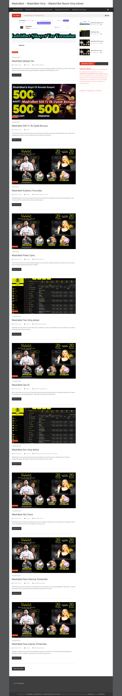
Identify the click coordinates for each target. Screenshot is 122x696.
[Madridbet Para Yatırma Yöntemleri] (44, 555)
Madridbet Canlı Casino (79, 9)
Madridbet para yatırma (39, 583)
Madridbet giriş (84, 74)
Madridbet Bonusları (96, 50)
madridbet (82, 90)
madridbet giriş (90, 90)
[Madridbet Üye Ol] (44, 360)
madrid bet (98, 90)
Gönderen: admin (17, 65)
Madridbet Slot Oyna (22, 514)
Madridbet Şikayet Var (23, 61)
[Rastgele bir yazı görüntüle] (108, 10)
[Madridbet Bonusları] (85, 52)
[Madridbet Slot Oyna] (44, 490)
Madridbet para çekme (39, 648)
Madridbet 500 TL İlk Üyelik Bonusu (30, 125)
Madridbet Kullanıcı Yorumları (32, 15)
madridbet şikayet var (39, 65)
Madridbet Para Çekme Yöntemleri (29, 644)
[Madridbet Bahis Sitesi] (85, 42)
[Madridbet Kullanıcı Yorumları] (44, 166)
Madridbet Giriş (18, 9)
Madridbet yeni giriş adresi (40, 324)
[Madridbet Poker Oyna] (44, 231)
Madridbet (15, 52)
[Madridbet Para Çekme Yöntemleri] (44, 620)
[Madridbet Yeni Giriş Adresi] (44, 296)
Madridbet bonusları (96, 69)
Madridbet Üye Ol (20, 385)
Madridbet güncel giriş (39, 453)
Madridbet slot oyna (38, 518)
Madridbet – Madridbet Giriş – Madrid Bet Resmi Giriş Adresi (48, 3)
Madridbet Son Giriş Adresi (25, 449)
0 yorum (28, 65)
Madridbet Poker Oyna (23, 255)
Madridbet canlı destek (98, 72)
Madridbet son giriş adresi (51, 453)
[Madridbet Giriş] (85, 33)
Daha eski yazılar (19, 668)
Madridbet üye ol (43, 388)
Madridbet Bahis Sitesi (97, 41)
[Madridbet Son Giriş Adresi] (44, 425)
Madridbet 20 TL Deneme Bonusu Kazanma (38, 9)
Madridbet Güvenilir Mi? (62, 9)
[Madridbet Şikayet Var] (44, 37)
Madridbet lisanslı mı (103, 76)
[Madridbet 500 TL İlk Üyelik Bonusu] (44, 101)
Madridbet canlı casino (87, 72)
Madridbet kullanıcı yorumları (41, 194)
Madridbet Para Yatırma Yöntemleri (30, 579)
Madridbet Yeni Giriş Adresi (25, 320)
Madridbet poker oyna (39, 259)
